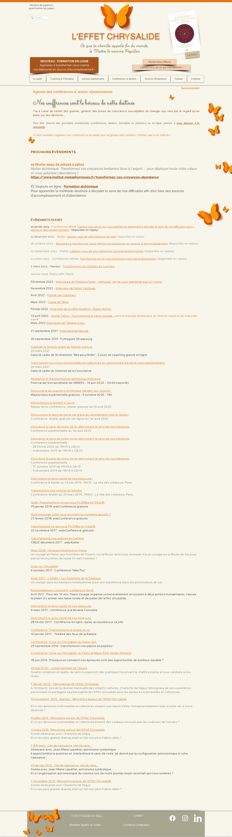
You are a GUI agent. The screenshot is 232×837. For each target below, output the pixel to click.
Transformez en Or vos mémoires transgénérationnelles (118, 258)
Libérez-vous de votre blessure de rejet (91, 236)
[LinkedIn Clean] (198, 818)
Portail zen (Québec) (61, 295)
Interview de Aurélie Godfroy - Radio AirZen (80, 309)
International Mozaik (74, 331)
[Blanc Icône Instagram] (185, 818)
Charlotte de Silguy (91, 815)
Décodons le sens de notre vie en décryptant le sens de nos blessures (80, 458)
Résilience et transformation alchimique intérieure (66, 379)
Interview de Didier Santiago (76, 288)
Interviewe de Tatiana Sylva (65, 323)
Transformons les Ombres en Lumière (89, 266)
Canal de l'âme (58, 302)
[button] (62, 78)
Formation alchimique (81, 186)
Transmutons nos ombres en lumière (56, 490)
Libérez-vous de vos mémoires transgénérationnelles (107, 251)
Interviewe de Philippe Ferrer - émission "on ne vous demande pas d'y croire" (109, 281)
